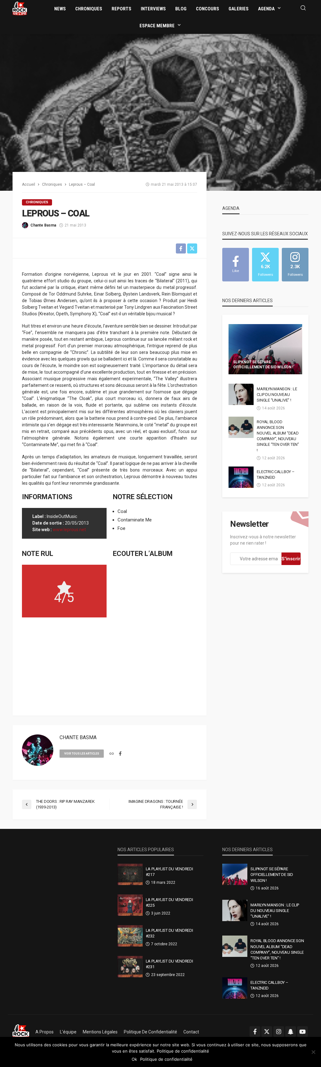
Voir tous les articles (81, 753)
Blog (181, 9)
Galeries (239, 9)
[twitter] (266, 1031)
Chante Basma (43, 225)
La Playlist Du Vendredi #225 (169, 902)
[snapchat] (290, 1031)
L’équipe (68, 1031)
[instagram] (278, 1031)
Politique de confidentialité (150, 1031)
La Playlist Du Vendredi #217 (169, 872)
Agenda (266, 9)
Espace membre (157, 26)
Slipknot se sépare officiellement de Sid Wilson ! (263, 364)
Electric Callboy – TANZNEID (275, 474)
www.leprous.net (69, 529)
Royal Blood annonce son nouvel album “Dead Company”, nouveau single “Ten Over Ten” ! (278, 436)
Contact (191, 1031)
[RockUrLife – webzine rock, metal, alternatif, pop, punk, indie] (21, 1031)
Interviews (153, 9)
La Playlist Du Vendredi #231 (169, 964)
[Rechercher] (303, 8)
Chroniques (88, 9)
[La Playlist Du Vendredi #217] (130, 874)
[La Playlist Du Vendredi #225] (130, 905)
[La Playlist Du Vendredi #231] (130, 966)
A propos (44, 1031)
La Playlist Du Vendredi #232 (169, 933)
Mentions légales (100, 1031)
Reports (121, 9)
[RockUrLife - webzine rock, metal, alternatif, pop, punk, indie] (20, 8)
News (60, 9)
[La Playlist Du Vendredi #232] (130, 936)
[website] (111, 754)
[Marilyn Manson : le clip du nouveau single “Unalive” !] (241, 394)
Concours (207, 9)
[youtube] (302, 1031)
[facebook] (120, 754)
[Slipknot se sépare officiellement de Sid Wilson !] (265, 349)
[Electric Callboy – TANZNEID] (241, 477)
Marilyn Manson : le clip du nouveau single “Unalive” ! (277, 395)
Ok (134, 1059)
